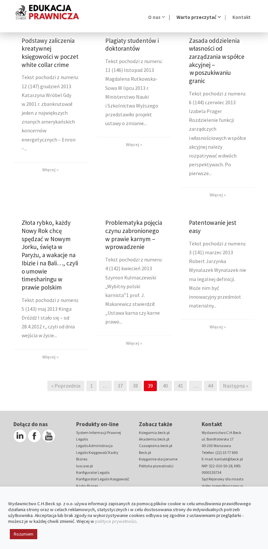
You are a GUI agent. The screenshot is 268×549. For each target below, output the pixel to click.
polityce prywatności (115, 521)
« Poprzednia (65, 385)
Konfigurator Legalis (92, 472)
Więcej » (50, 170)
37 (120, 385)
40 (165, 385)
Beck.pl (145, 452)
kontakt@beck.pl (228, 459)
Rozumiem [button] (23, 534)
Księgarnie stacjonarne (158, 459)
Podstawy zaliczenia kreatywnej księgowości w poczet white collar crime (50, 53)
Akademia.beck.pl (154, 439)
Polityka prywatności (156, 465)
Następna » (235, 385)
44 (210, 385)
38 (135, 385)
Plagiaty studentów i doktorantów (132, 45)
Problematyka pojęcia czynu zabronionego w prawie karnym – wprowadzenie (133, 235)
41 (180, 385)
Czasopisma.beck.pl (155, 445)
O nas (154, 17)
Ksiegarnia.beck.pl (154, 432)
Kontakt (241, 17)
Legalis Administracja (94, 445)
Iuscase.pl (84, 465)
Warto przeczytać (196, 17)
